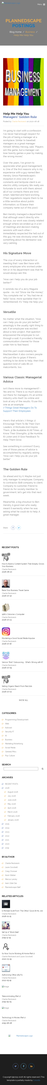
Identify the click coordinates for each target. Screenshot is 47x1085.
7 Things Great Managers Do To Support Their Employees (20, 409)
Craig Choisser (11, 871)
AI (6, 736)
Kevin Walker (10, 875)
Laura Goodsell (11, 867)
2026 (7, 788)
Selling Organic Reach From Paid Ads (17, 686)
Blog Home (16, 32)
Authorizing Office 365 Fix (12, 975)
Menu (41, 5)
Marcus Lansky (11, 879)
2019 (7, 848)
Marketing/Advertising (14, 744)
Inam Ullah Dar (11, 883)
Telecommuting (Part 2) (11, 996)
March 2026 (12, 812)
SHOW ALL (23, 700)
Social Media (10, 748)
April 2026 (11, 808)
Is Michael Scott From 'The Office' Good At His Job (22, 911)
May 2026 (11, 804)
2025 (7, 824)
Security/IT (9, 732)
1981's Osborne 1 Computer (13, 614)
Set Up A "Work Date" (10, 932)
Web (7, 724)
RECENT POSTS (11, 784)
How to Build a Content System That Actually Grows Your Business (23, 565)
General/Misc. (11, 752)
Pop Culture (10, 756)
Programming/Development (16, 720)
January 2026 (13, 820)
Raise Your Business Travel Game (15, 590)
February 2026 (13, 816)
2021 (7, 840)
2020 (7, 844)
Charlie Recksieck (19, 121)
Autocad (8, 728)
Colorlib (36, 1080)
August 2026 (12, 792)
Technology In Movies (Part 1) (14, 1018)
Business (30, 32)
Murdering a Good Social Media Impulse (18, 638)
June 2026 (11, 800)
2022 (7, 836)
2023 (7, 832)
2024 (7, 828)
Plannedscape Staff (12, 887)
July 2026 (11, 796)
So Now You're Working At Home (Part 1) (18, 954)
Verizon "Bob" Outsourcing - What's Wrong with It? (22, 662)
